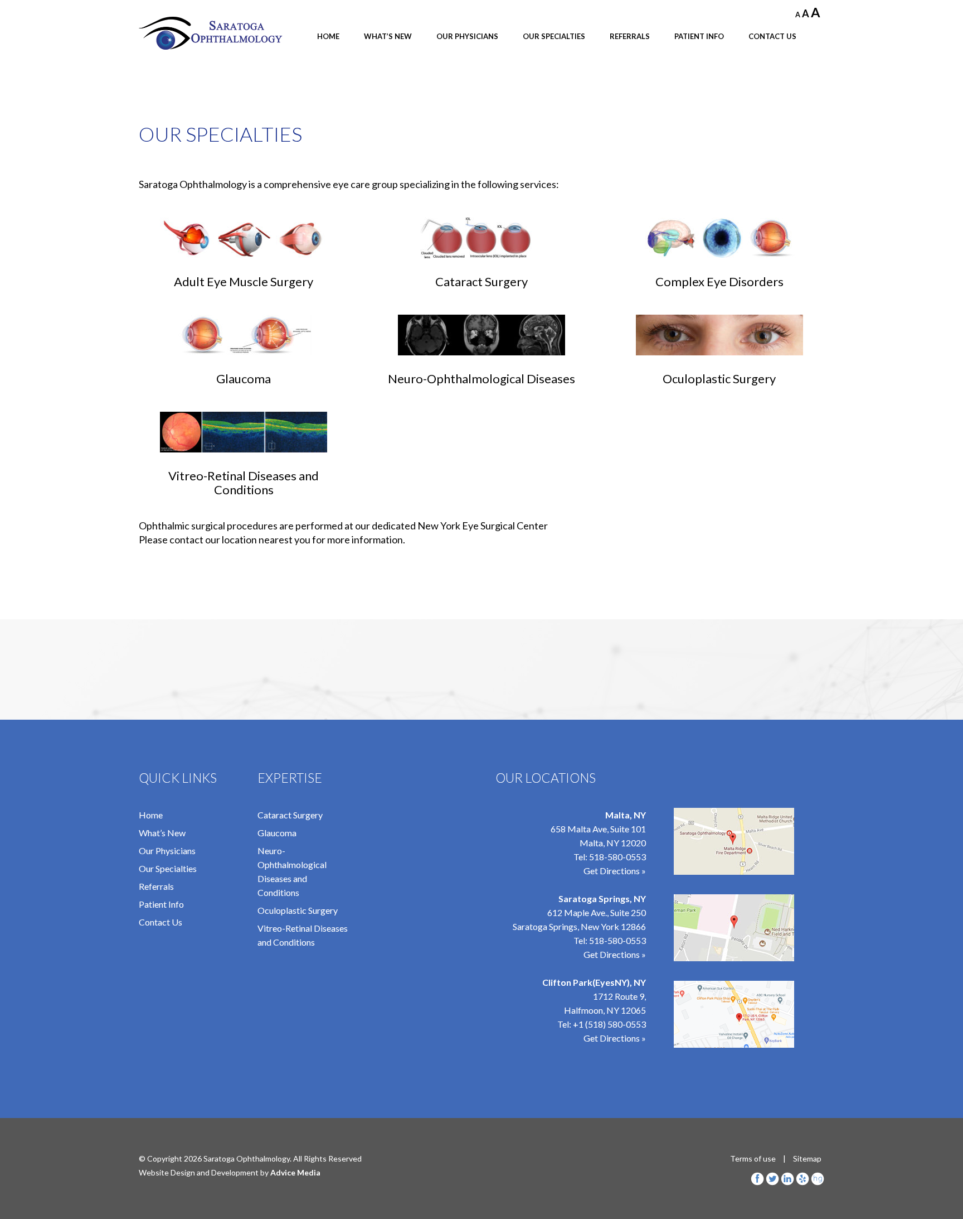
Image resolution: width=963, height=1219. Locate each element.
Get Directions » (614, 870)
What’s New (388, 36)
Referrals (630, 36)
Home (328, 36)
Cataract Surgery (290, 815)
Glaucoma (276, 832)
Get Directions (611, 1038)
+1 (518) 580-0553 (609, 1024)
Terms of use (753, 1158)
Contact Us (772, 36)
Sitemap (807, 1158)
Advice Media (295, 1172)
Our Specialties (554, 36)
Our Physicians (467, 36)
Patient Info (699, 36)
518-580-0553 (617, 856)
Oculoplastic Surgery (297, 910)
